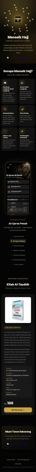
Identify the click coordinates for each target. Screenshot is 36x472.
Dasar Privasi (11, 459)
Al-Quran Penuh (19, 241)
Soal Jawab (19, 264)
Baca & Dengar (19, 246)
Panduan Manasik (19, 260)
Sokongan (18, 464)
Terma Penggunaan (23, 459)
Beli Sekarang (17, 410)
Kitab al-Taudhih (19, 250)
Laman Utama (19, 236)
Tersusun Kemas (19, 255)
